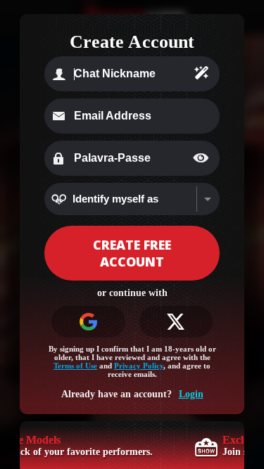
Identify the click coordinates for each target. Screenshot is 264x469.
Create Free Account (132, 253)
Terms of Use (75, 365)
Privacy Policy (138, 365)
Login (191, 394)
